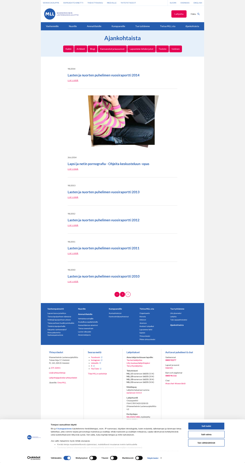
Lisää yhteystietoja (57, 372)
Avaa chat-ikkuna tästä (175, 383)
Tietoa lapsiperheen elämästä (59, 316)
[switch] (93, 458)
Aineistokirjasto (84, 335)
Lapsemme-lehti (145, 329)
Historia (142, 316)
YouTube (95, 368)
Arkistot (142, 320)
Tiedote (162, 48)
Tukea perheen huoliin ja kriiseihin (60, 323)
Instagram (95, 360)
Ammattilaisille (85, 314)
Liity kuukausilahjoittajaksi (138, 363)
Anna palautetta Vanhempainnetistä (55, 333)
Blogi (92, 48)
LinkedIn (95, 363)
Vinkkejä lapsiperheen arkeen (59, 320)
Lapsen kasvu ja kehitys (56, 313)
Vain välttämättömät (206, 443)
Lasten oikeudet (84, 332)
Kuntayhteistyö (115, 313)
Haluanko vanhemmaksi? (57, 329)
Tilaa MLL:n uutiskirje (97, 373)
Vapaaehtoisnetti (73, 3)
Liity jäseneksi (175, 313)
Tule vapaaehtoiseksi (178, 320)
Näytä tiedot (152, 458)
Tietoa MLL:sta (146, 309)
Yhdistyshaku (95, 3)
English (198, 3)
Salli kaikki (206, 426)
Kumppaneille (115, 309)
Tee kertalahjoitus (134, 360)
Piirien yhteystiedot (147, 339)
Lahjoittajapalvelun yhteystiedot (63, 377)
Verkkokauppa (51, 3)
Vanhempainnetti (55, 309)
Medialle (112, 3)
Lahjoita (178, 13)
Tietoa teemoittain (85, 328)
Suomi (173, 3)
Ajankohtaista (177, 325)
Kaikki (68, 48)
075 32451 (55, 368)
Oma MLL (61, 382)
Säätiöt (142, 333)
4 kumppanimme (64, 429)
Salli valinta (206, 434)
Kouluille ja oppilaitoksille (88, 322)
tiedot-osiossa (131, 451)
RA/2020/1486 (133, 417)
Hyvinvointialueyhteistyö (119, 316)
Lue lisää (73, 80)
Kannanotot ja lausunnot (112, 48)
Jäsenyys (143, 323)
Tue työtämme (177, 309)
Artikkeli (81, 48)
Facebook (95, 357)
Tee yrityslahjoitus (135, 366)
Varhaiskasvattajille (85, 318)
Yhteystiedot (128, 3)
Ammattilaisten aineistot (88, 325)
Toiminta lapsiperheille (56, 326)
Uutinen (176, 48)
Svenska (185, 3)
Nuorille (82, 309)
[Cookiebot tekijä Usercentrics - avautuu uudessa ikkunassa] (34, 458)
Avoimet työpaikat (146, 326)
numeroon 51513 (134, 392)
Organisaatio (144, 313)
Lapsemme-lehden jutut (141, 48)
